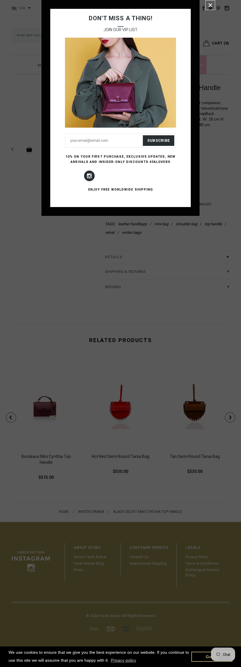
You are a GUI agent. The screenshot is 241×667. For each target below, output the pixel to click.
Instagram (89, 176)
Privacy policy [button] (123, 660)
